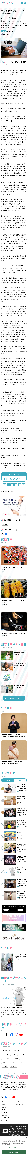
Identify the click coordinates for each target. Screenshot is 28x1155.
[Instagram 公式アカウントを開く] (10, 1097)
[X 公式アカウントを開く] (2, 1097)
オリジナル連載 (19, 1104)
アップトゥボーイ (5, 1117)
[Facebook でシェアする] (6, 533)
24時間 (8, 780)
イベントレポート (5, 1112)
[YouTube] (21, 1034)
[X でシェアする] (2, 533)
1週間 (20, 780)
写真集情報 (4, 1115)
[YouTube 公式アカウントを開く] (13, 1097)
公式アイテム (4, 1120)
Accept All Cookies (14, 1152)
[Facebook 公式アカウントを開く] (6, 1097)
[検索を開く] (21, 3)
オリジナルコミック (20, 1107)
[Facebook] (11, 1034)
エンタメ (4, 31)
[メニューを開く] (24, 3)
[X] (7, 1034)
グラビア (3, 1110)
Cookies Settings (14, 1147)
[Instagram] (16, 1034)
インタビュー (4, 1107)
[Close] (26, 1137)
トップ (2, 1073)
